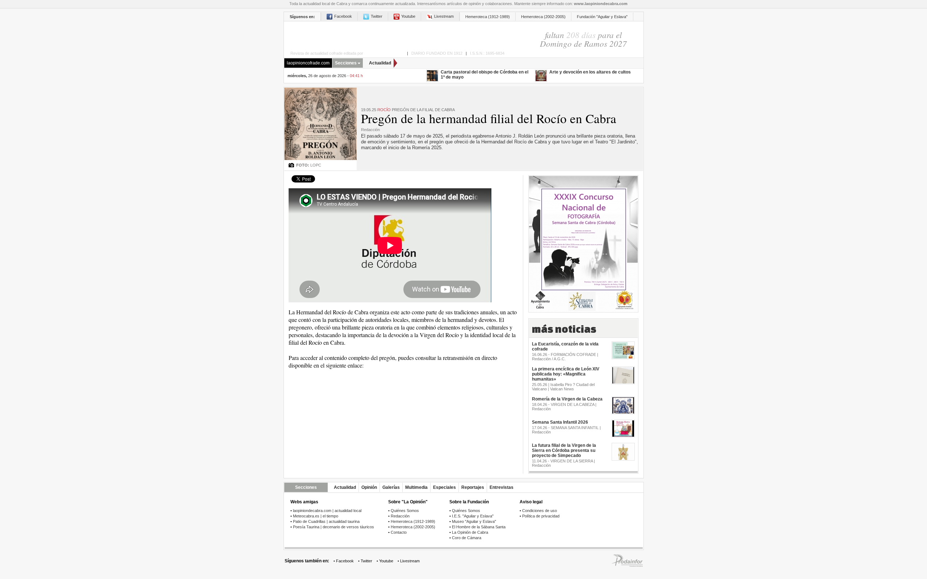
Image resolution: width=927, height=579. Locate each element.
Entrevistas (501, 487)
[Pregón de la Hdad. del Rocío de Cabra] (320, 90)
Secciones (346, 63)
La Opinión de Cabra (470, 532)
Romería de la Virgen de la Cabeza (567, 399)
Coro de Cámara (466, 538)
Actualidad (380, 63)
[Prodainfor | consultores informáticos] (627, 565)
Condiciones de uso (539, 510)
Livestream (444, 16)
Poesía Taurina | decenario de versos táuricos (333, 527)
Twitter (376, 16)
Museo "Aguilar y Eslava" (474, 521)
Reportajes (472, 487)
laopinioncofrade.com (308, 63)
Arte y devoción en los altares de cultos (590, 72)
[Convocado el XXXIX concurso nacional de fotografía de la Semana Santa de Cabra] (583, 243)
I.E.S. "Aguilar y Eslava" (473, 516)
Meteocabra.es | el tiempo (315, 516)
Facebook (343, 16)
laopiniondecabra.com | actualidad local (327, 510)
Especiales (444, 487)
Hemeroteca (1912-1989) (487, 16)
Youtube (408, 16)
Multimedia (416, 487)
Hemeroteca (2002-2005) (543, 16)
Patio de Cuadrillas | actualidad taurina (326, 521)
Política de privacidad (540, 516)
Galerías (391, 487)
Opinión (369, 487)
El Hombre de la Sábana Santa (479, 527)
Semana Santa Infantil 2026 (560, 422)
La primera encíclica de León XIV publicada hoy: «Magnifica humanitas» (565, 374)
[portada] (394, 35)
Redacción (400, 516)
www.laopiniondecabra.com (601, 3)
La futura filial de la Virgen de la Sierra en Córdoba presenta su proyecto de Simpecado (564, 450)
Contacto (399, 532)
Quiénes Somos (405, 510)
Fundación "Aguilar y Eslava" (602, 16)
